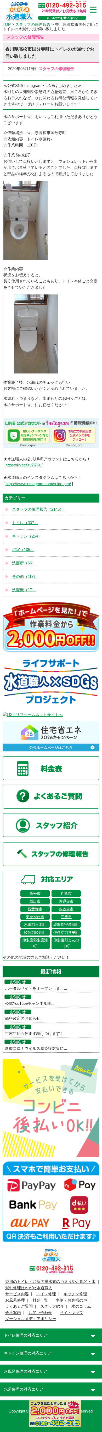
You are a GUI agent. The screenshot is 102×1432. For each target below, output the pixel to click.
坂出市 (35, 901)
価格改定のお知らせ (22, 1018)
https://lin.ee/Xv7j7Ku (23, 465)
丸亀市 (66, 893)
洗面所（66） (24, 563)
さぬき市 (66, 909)
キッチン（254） (27, 536)
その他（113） (24, 576)
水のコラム (81, 1306)
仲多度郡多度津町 (35, 943)
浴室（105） (23, 550)
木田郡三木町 (35, 924)
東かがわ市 (35, 917)
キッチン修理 (75, 1294)
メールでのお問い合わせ (62, 17)
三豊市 (66, 917)
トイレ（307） (25, 523)
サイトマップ (71, 1313)
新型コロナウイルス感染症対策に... (36, 1048)
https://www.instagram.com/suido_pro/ (38, 484)
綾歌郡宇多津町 (66, 924)
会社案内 (13, 1313)
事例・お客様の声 (71, 1300)
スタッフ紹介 (52, 1306)
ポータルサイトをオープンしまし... (36, 988)
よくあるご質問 (19, 1306)
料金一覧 (40, 1300)
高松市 (35, 893)
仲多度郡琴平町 (66, 932)
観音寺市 (35, 909)
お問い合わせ (40, 1313)
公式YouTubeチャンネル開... (29, 1003)
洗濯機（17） (24, 590)
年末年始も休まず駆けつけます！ (34, 1033)
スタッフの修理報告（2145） (38, 509)
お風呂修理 (15, 1300)
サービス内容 (17, 1294)
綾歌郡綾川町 (35, 932)
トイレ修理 (46, 1294)
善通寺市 (66, 901)
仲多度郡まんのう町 (66, 943)
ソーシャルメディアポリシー (30, 1319)
